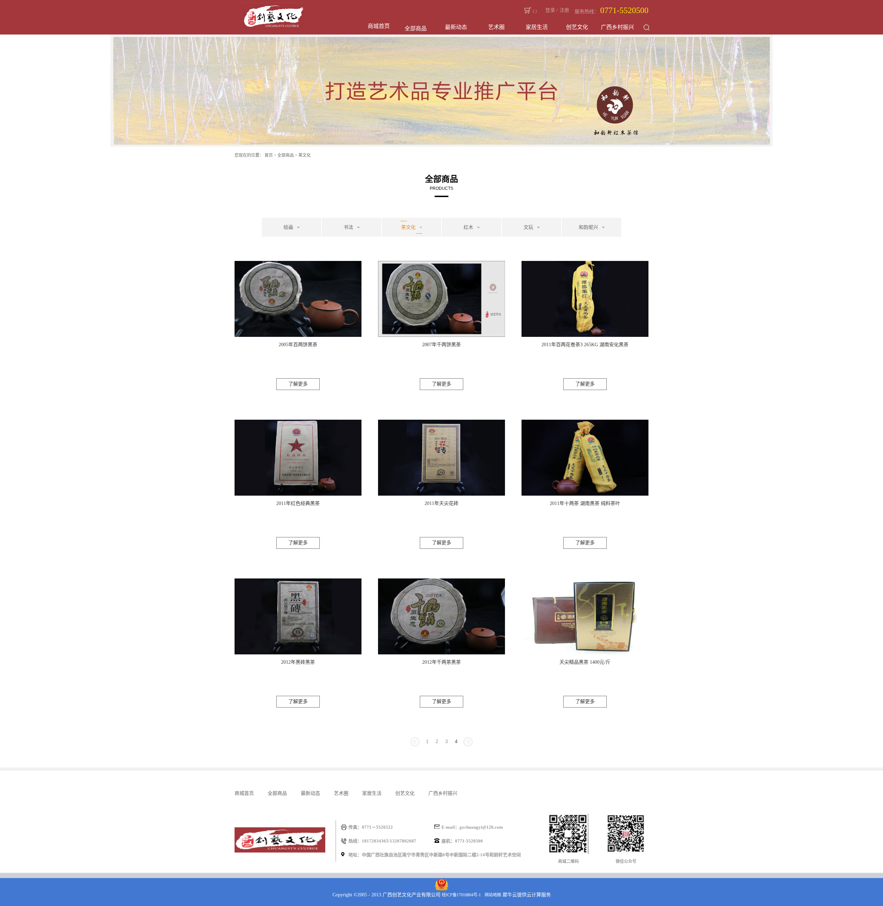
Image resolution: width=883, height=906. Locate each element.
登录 (550, 10)
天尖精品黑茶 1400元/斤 (585, 662)
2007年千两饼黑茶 (441, 344)
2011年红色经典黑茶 (298, 503)
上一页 (414, 741)
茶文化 (304, 155)
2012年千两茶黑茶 (441, 662)
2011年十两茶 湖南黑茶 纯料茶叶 (585, 503)
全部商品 (285, 155)
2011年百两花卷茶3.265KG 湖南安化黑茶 (585, 344)
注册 (564, 10)
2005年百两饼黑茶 (298, 344)
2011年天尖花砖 (441, 503)
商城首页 (379, 26)
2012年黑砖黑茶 (298, 662)
